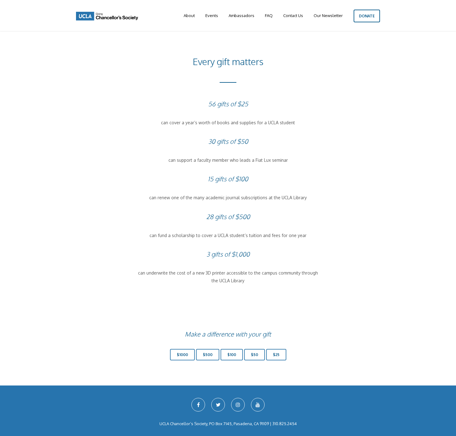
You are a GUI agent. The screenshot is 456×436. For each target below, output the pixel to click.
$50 (254, 354)
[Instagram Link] (238, 405)
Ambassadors (241, 15)
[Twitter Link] (218, 405)
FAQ (269, 15)
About (189, 15)
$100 (231, 354)
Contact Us (293, 15)
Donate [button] (367, 16)
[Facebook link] (198, 405)
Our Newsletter (328, 15)
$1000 (182, 354)
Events (211, 15)
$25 (276, 354)
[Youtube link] (258, 405)
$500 (207, 354)
